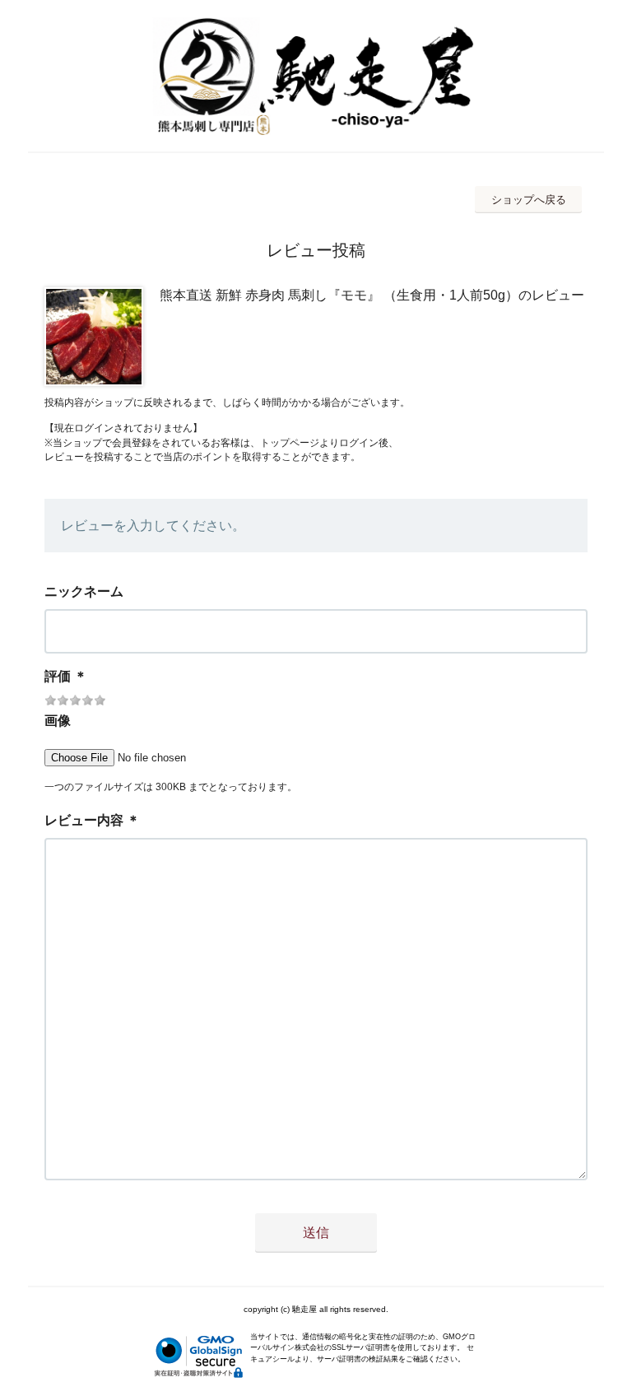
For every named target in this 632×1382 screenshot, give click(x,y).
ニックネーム (83, 591)
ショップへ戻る (528, 199)
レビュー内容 (83, 820)
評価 (57, 676)
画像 (57, 721)
